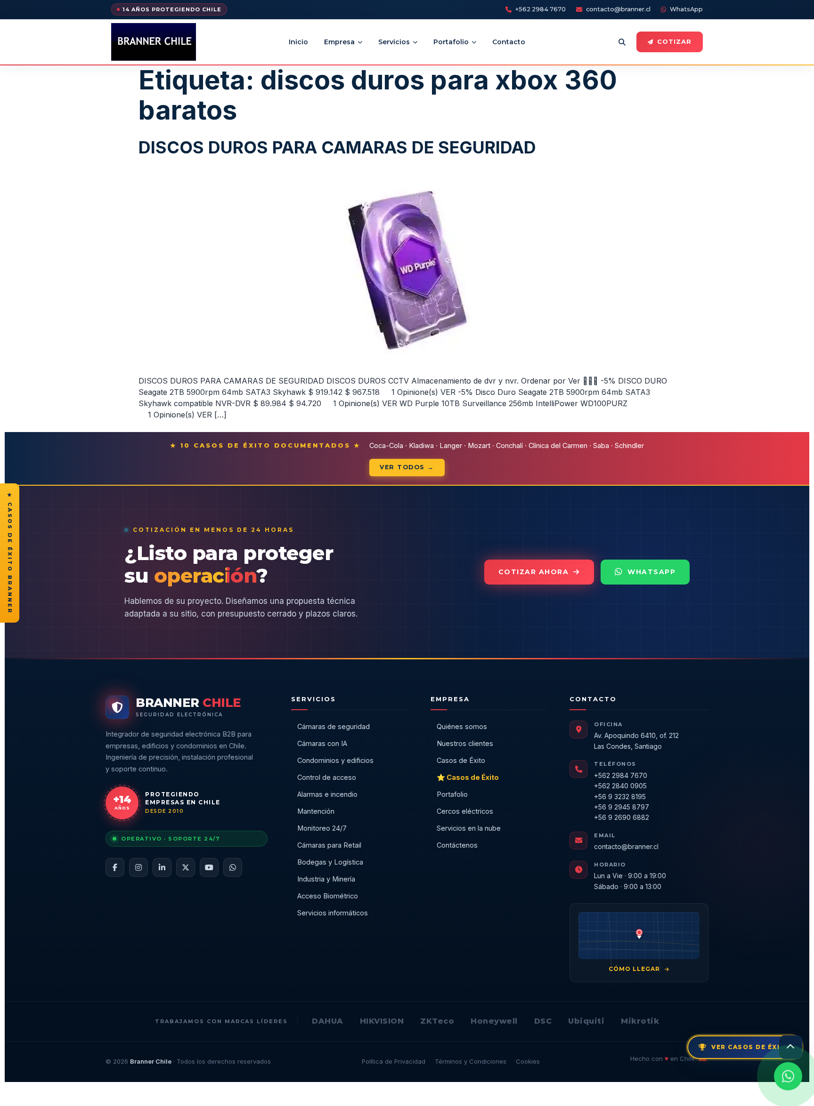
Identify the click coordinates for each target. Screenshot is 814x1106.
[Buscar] (622, 42)
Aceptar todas (638, 1087)
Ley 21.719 (319, 1092)
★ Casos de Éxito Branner (10, 553)
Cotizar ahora (533, 572)
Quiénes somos (462, 726)
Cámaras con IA (322, 743)
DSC (543, 1021)
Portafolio (451, 42)
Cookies (528, 1061)
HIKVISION (382, 1021)
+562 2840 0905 (620, 786)
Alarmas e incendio (327, 794)
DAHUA (327, 1021)
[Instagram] (138, 867)
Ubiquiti (586, 1021)
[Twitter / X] (185, 867)
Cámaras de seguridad (333, 726)
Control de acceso (326, 777)
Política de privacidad (445, 1092)
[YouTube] (209, 867)
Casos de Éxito (461, 760)
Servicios (394, 42)
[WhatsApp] (232, 867)
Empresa (339, 42)
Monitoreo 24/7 (322, 828)
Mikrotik (640, 1021)
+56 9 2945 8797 (621, 807)
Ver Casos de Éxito (751, 1046)
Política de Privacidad (393, 1061)
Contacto (508, 42)
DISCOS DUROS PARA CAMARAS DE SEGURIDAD (337, 147)
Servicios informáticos (332, 913)
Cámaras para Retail (329, 845)
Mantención (315, 811)
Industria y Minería (326, 879)
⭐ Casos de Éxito (468, 777)
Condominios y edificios (335, 760)
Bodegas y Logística (330, 862)
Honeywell (494, 1021)
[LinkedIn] (162, 867)
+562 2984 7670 (540, 9)
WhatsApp (686, 9)
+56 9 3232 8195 (620, 797)
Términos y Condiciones (470, 1061)
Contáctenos (457, 845)
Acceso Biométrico (327, 896)
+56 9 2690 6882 (621, 817)
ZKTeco (437, 1021)
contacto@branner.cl (618, 9)
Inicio (298, 42)
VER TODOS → (407, 467)
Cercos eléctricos (465, 811)
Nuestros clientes (465, 743)
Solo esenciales (573, 1087)
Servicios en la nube (469, 828)
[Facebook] (115, 867)
